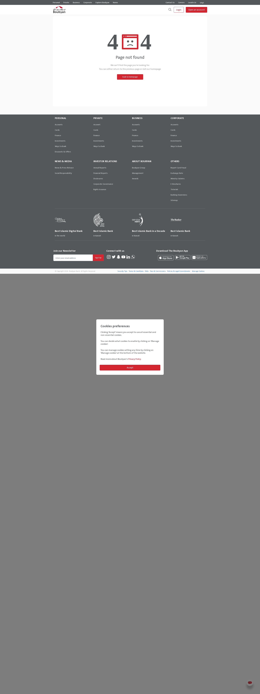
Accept (130, 367)
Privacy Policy (134, 359)
